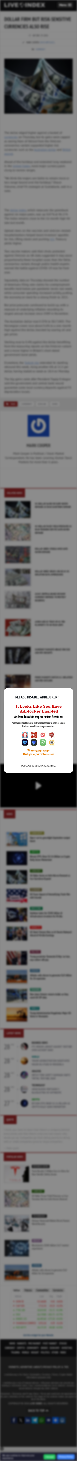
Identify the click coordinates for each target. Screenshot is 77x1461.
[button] (65, 5)
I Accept (49, 1457)
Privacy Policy (66, 1456)
